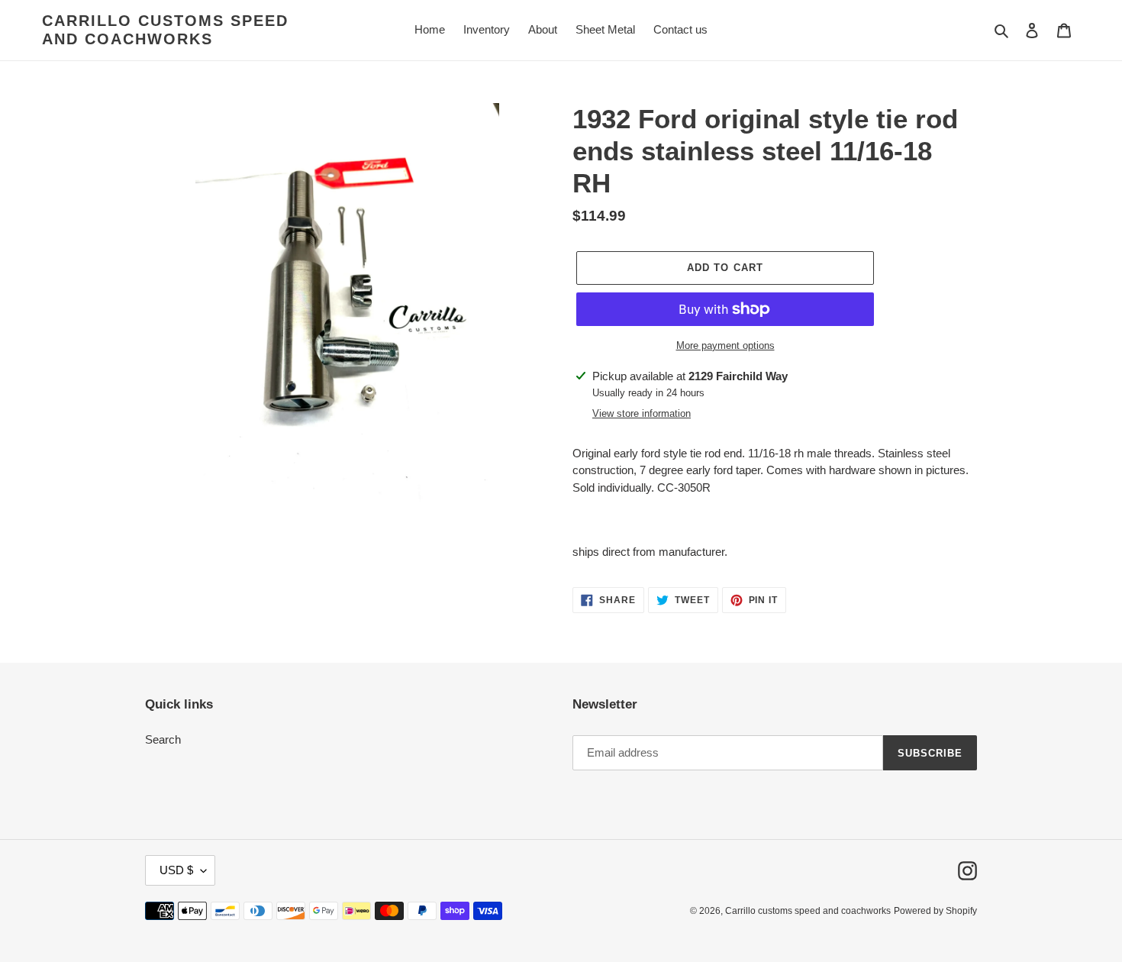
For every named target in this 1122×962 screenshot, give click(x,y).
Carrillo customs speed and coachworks (165, 29)
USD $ (176, 870)
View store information (641, 413)
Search (163, 739)
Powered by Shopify (935, 911)
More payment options (725, 345)
